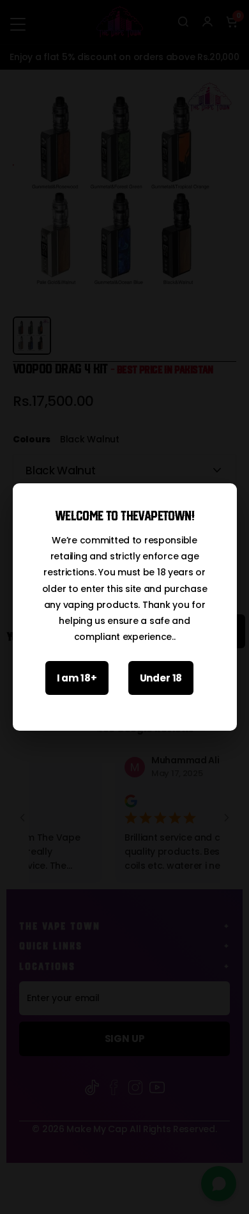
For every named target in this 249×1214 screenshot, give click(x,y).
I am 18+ (77, 678)
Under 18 (161, 678)
